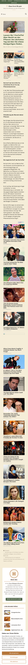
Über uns (4, 0)
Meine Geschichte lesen (14, 599)
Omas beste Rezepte (15, 6)
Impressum (14, 2)
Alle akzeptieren (14, 653)
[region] (14, 648)
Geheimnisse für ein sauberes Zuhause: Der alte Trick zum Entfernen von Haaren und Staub (13, 559)
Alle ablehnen (14, 661)
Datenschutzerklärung (20, 0)
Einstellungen (14, 657)
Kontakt (10, 0)
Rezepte (7, 550)
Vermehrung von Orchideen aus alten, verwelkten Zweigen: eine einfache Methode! (13, 554)
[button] (26, 14)
